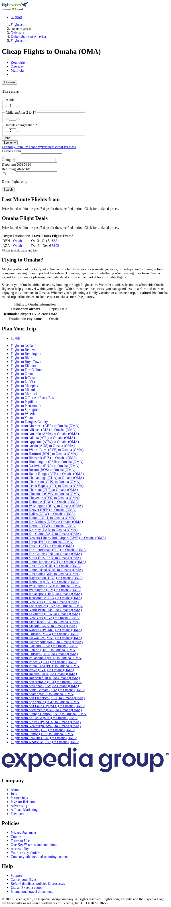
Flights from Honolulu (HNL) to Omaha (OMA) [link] (45, 582)
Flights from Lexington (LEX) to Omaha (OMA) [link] (45, 614)
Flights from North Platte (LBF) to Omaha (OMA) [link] (46, 610)
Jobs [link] (14, 794)
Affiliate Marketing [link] (24, 810)
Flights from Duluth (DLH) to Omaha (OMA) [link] (43, 518)
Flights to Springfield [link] (25, 410)
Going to (8, 160)
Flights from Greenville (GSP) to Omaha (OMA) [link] (45, 574)
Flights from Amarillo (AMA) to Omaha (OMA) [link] (45, 434)
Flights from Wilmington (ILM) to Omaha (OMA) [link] (46, 590)
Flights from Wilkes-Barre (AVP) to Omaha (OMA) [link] (47, 450)
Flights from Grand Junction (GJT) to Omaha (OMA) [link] (48, 562)
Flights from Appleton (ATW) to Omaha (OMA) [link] (45, 442)
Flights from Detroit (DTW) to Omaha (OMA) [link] (43, 526)
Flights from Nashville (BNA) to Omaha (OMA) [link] (45, 466)
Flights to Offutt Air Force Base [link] (33, 398)
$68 (54, 241)
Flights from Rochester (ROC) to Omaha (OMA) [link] (45, 678)
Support (16, 17)
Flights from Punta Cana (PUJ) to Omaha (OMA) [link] (45, 666)
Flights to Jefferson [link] (24, 378)
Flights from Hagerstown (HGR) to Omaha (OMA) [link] (47, 578)
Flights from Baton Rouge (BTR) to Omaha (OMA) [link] (47, 474)
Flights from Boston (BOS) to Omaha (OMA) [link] (43, 470)
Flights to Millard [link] (23, 390)
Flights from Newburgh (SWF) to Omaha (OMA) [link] (46, 726)
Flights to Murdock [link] (24, 394)
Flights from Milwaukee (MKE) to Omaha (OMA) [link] (46, 638)
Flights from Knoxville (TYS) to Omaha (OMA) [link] (45, 742)
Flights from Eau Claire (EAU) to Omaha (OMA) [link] (46, 534)
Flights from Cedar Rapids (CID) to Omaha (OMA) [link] (47, 486)
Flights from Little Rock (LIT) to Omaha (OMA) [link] (45, 622)
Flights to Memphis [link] (24, 386)
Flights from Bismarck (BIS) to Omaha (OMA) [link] (44, 458)
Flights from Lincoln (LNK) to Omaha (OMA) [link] (44, 626)
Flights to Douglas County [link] (29, 422)
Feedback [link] (17, 814)
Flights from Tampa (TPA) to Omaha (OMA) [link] (42, 734)
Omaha (18, 241)
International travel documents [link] (32, 891)
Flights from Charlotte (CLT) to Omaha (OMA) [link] (44, 490)
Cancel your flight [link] (23, 879)
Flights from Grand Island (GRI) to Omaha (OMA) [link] (47, 570)
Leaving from (11, 151)
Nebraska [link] (17, 32)
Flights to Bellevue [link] (24, 350)
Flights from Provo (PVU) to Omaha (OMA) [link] (42, 670)
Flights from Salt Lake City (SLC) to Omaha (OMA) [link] (48, 706)
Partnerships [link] (19, 798)
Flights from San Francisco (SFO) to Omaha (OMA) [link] (48, 698)
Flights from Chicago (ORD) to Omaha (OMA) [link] (44, 654)
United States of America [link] (28, 36)
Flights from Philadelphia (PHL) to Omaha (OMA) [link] (46, 658)
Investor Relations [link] (23, 802)
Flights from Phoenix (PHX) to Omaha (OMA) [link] (44, 662)
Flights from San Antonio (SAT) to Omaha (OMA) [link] (46, 682)
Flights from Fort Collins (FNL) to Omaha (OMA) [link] (46, 554)
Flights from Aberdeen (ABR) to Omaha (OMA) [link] (45, 426)
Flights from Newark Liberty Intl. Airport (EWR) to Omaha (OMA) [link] (58, 538)
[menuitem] (8, 147)
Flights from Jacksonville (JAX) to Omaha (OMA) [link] (46, 598)
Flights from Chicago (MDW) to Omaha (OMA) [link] (45, 634)
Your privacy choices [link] (25, 853)
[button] (85, 329)
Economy (10, 142)
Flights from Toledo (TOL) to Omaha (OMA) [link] (43, 730)
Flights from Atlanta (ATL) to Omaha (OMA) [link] (43, 438)
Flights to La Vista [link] (24, 382)
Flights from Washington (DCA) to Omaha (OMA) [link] (47, 506)
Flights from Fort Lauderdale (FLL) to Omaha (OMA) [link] (49, 550)
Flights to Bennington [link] (26, 354)
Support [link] (16, 875)
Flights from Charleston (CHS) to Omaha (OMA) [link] (45, 482)
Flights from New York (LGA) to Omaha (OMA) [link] (45, 618)
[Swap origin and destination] (3, 156)
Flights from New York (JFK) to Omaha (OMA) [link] (45, 602)
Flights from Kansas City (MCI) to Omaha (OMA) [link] (46, 630)
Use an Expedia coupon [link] (27, 887)
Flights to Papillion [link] (24, 402)
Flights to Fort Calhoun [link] (27, 370)
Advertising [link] (19, 806)
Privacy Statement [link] (23, 833)
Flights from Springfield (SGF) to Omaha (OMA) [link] (45, 702)
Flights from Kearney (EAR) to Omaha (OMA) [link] (44, 530)
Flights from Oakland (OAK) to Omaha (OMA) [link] (44, 646)
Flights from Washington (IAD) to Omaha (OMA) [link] (46, 586)
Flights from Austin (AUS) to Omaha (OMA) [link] (43, 446)
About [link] (15, 790)
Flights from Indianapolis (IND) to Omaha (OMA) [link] (46, 594)
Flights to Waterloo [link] (24, 414)
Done (7, 138)
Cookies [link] (16, 837)
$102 (55, 245)
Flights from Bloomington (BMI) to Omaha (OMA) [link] (47, 462)
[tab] (18, 62)
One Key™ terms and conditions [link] (34, 845)
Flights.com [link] (19, 24)
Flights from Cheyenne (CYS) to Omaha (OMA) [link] (45, 498)
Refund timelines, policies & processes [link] (38, 883)
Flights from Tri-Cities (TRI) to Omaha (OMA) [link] (44, 738)
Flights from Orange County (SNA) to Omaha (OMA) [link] (49, 714)
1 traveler (10, 82)
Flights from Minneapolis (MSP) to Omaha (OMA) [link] (47, 642)
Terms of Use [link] (20, 841)
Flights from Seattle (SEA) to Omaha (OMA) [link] (42, 694)
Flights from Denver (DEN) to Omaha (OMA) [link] (43, 510)
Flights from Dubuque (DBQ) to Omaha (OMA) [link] (45, 502)
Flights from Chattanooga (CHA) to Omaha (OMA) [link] (47, 478)
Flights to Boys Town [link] (26, 362)
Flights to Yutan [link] (22, 418)
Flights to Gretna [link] (22, 374)
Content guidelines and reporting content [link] (39, 857)
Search (8, 189)
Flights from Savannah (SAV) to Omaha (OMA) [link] (45, 686)
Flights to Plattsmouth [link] (26, 406)
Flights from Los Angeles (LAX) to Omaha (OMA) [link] (47, 606)
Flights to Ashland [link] (23, 346)
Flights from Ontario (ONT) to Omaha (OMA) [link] (43, 650)
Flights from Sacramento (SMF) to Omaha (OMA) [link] (46, 710)
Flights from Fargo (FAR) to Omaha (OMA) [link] (42, 542)
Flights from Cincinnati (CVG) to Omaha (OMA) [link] (45, 494)
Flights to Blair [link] (21, 358)
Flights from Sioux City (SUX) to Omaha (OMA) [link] (46, 722)
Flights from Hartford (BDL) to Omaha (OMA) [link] (44, 454)
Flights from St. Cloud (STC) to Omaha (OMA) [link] (44, 718)
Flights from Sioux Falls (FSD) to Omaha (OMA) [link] (46, 558)
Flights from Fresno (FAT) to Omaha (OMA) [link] (42, 546)
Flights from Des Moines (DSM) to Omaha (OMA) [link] (47, 522)
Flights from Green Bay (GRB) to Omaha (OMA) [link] (46, 566)
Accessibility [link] (20, 849)
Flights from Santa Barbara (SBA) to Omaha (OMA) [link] (48, 690)
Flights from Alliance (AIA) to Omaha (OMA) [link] (43, 430)
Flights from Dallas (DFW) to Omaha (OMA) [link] (43, 514)
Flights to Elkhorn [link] (23, 366)
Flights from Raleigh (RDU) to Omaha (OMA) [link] (44, 674)
